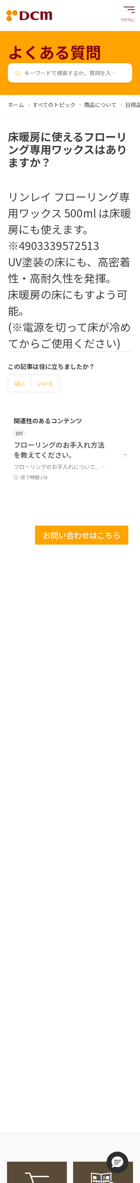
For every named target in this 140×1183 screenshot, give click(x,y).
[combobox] (70, 73)
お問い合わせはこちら (82, 535)
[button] (117, 1162)
